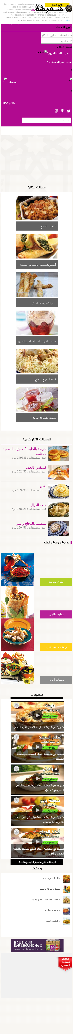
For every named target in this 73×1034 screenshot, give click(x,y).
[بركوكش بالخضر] (66, 922)
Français (8, 102)
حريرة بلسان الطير (52, 910)
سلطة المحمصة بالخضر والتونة (46, 899)
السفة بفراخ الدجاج (45, 379)
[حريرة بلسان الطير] (66, 911)
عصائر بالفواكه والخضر (50, 888)
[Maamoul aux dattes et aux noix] (37, 219)
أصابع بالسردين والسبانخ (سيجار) (38, 264)
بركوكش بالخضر (52, 920)
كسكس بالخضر (35, 467)
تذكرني (40, 51)
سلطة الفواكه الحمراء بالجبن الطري (37, 340)
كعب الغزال (38, 505)
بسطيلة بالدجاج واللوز (31, 523)
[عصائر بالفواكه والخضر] (66, 890)
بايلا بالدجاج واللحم (51, 878)
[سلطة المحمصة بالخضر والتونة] (66, 900)
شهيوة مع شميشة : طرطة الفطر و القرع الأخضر (39, 726)
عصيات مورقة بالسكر (44, 302)
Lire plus (66, 20)
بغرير (42, 486)
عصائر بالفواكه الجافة (44, 417)
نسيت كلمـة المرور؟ (58, 53)
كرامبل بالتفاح (48, 226)
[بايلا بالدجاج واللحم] (66, 879)
